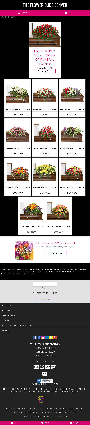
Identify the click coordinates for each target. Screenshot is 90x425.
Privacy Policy (29, 416)
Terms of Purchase (45, 416)
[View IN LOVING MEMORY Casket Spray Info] (72, 172)
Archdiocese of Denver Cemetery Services (58, 391)
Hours (76, 422)
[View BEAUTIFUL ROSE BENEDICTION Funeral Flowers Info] (58, 211)
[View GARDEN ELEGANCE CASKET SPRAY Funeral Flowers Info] (17, 94)
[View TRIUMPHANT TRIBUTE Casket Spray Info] (17, 172)
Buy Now (44, 71)
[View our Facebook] (35, 338)
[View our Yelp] (55, 338)
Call (16, 422)
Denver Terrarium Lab (13, 389)
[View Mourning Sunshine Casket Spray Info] (45, 172)
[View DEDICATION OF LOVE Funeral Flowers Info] (45, 133)
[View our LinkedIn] (47, 338)
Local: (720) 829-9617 (45, 355)
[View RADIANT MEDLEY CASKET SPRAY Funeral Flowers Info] (31, 211)
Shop (24, 13)
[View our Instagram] (43, 338)
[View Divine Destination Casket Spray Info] (17, 133)
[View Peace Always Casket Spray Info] (45, 94)
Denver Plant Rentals (36, 389)
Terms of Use (61, 416)
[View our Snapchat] (51, 338)
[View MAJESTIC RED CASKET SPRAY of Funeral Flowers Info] (45, 35)
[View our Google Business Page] (39, 338)
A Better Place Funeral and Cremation (68, 389)
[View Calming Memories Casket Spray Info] (72, 133)
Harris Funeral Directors (23, 391)
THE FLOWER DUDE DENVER (45, 5)
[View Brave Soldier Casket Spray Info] (72, 94)
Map (46, 422)
